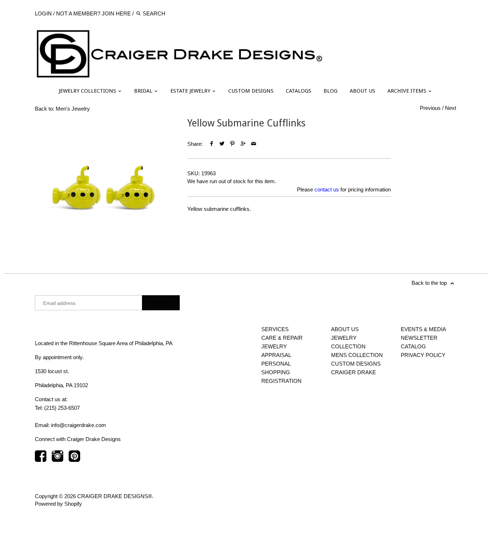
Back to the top (430, 283)
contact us (327, 189)
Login (43, 13)
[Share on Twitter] (222, 144)
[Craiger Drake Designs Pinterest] (74, 459)
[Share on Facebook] (211, 144)
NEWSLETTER (419, 338)
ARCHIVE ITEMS (407, 91)
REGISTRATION (281, 381)
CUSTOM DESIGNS (251, 91)
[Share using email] (253, 144)
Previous (430, 108)
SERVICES (275, 329)
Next (450, 108)
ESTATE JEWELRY (191, 91)
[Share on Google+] (243, 144)
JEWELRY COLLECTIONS (88, 91)
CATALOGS (298, 91)
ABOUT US (362, 91)
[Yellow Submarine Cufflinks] (104, 186)
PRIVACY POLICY (423, 355)
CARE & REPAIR (282, 338)
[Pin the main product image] (232, 144)
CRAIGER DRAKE (353, 372)
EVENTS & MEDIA (423, 329)
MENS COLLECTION (357, 355)
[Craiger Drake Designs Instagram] (57, 459)
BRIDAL (144, 91)
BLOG (330, 91)
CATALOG (413, 346)
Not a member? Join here (93, 13)
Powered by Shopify (58, 504)
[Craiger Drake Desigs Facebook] (40, 459)
